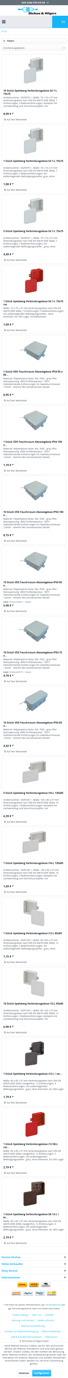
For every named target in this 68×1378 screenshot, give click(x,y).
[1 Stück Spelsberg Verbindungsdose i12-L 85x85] (34, 913)
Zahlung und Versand (23, 1320)
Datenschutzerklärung (33, 1325)
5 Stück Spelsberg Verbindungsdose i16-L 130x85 (33, 793)
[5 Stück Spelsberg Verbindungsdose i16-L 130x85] (34, 772)
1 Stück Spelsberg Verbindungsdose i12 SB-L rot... (30, 1145)
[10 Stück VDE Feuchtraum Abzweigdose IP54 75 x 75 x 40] (34, 632)
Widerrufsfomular (51, 1331)
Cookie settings (20, 1314)
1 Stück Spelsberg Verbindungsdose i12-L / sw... (32, 1073)
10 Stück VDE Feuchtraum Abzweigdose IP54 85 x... (32, 584)
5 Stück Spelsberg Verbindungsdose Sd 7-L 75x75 (33, 231)
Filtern (10, 40)
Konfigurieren (41, 1373)
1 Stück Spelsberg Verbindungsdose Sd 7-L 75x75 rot (33, 303)
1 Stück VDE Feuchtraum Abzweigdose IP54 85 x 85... (33, 373)
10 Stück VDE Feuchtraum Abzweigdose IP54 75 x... (32, 654)
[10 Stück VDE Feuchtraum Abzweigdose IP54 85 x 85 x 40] (34, 562)
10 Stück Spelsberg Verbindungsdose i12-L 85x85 (33, 1003)
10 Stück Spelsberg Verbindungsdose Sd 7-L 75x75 (30, 92)
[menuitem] (4, 19)
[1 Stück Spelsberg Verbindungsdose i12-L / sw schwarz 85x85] (34, 1053)
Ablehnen (24, 1373)
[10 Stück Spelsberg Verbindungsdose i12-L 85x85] (34, 983)
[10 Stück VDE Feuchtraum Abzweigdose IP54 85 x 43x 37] (34, 702)
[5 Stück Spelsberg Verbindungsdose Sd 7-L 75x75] (34, 210)
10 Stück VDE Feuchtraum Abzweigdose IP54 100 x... (33, 513)
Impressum (51, 1336)
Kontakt (49, 1314)
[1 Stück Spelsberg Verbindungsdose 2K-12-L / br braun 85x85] (34, 1194)
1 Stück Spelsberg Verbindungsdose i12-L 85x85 (32, 933)
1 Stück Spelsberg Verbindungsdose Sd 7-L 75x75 (33, 161)
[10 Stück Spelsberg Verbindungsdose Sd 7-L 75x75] (34, 70)
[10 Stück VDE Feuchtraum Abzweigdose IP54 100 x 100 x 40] (34, 491)
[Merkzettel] (37, 22)
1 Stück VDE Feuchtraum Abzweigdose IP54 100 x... (32, 443)
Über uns (37, 1314)
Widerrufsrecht (46, 1320)
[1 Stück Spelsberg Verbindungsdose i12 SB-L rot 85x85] (34, 1123)
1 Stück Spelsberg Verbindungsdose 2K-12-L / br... (31, 1216)
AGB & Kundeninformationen (26, 1336)
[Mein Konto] (47, 22)
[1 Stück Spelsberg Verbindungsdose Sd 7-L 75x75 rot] (34, 281)
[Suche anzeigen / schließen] (29, 22)
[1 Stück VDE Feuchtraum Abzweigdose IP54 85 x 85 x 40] (34, 351)
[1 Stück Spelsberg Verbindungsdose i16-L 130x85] (34, 842)
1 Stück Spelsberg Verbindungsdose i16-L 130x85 (33, 863)
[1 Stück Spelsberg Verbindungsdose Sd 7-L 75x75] (34, 140)
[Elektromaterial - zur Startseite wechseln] (37, 11)
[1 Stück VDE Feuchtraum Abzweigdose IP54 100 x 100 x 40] (34, 421)
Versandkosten (53, 1304)
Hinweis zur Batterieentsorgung (21, 1331)
